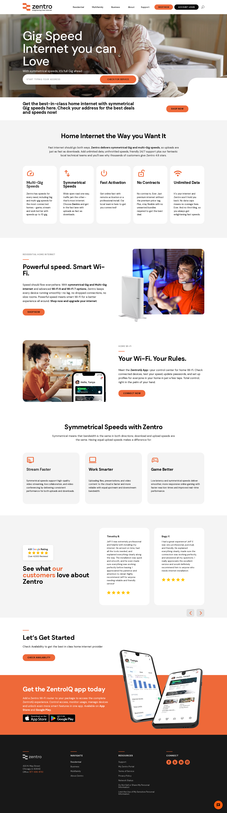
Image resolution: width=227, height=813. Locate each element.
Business (115, 7)
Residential (78, 7)
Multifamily (97, 7)
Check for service (118, 79)
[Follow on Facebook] (168, 762)
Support (145, 7)
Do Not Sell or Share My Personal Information (133, 786)
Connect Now (132, 393)
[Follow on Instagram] (187, 762)
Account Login (186, 7)
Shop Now (163, 7)
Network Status (125, 780)
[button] (190, 613)
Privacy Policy (124, 776)
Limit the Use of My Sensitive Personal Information (136, 793)
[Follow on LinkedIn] (181, 762)
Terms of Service (126, 771)
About (131, 7)
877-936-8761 (36, 772)
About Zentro (77, 776)
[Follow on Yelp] (174, 762)
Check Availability (38, 657)
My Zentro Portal (126, 767)
